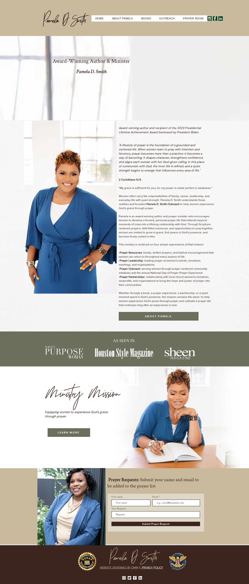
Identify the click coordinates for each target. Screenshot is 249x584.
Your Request (118, 508)
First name (117, 497)
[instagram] (210, 18)
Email (155, 497)
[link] (220, 18)
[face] (215, 18)
